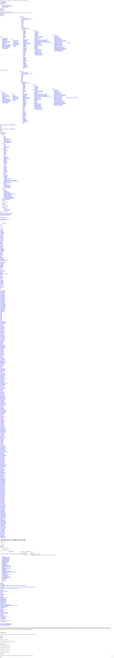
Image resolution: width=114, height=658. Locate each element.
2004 (1, 316)
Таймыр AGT (2, 421)
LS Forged (1, 286)
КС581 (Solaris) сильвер (4, 383)
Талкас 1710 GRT (3, 517)
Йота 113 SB (2, 477)
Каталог (1, 591)
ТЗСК (1, 285)
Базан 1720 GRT (2, 303)
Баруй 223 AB (2, 331)
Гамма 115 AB (2, 353)
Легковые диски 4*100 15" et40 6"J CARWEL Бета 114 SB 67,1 (11, 553)
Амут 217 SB (2, 328)
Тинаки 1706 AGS (3, 523)
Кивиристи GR (2, 381)
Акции (1, 595)
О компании (2, 607)
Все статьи (2, 590)
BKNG (1, 242)
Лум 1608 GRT (2, 499)
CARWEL (1, 245)
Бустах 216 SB (2, 339)
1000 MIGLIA (2, 232)
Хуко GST (1, 443)
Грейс (1, 355)
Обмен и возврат (2, 601)
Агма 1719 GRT (2, 291)
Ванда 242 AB (2, 459)
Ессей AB (1, 360)
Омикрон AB (2, 403)
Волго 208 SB (2, 458)
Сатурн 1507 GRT (3, 522)
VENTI (1, 279)
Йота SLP (1, 366)
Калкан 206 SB (2, 489)
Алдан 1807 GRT (3, 298)
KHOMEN (2, 257)
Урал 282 (1, 436)
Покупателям (2, 598)
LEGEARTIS (2, 259)
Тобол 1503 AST (2, 430)
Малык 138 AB (2, 394)
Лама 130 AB (2, 387)
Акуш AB (1, 324)
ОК (1, 657)
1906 (1, 314)
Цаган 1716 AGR (3, 446)
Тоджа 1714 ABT (3, 431)
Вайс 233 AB (2, 340)
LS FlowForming (2, 262)
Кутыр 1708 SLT (2, 385)
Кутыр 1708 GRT (3, 479)
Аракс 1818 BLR (2, 305)
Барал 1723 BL (2, 308)
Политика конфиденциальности (5, 604)
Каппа (1, 371)
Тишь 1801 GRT (2, 429)
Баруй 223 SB (2, 332)
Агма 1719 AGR (2, 311)
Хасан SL (1, 441)
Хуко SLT (1, 444)
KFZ (1, 256)
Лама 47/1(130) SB (3, 388)
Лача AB (1, 389)
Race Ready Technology (3, 273)
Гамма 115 (1, 352)
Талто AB (1, 422)
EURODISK (2, 249)
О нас (1, 608)
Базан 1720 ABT (2, 302)
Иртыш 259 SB (2, 472)
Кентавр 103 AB (2, 374)
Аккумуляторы (6, 150)
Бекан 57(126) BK (3, 455)
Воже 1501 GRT (2, 456)
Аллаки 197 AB (2, 296)
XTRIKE (1, 282)
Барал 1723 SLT (2, 309)
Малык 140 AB (2, 396)
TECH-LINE (2, 277)
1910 (1, 315)
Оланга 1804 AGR (3, 506)
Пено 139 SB (2, 519)
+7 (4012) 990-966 (3, 2)
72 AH (22, 24)
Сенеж (1, 415)
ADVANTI (2, 234)
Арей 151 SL (2, 330)
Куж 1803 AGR (2, 484)
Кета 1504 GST (2, 378)
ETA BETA (2, 248)
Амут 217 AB (2, 301)
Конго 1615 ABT (2, 492)
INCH (1, 254)
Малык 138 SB (2, 395)
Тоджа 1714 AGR (3, 432)
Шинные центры (3, 609)
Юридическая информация (4, 612)
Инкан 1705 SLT (2, 364)
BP (0, 244)
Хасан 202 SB (2, 536)
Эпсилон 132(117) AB (3, 451)
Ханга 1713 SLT (2, 528)
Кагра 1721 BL (2, 468)
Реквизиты (2, 611)
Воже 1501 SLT (2, 347)
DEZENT (1, 246)
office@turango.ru (3, 217)
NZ (0, 269)
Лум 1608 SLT (2, 393)
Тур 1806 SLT (2, 530)
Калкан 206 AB (2, 469)
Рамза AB (1, 407)
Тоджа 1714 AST (2, 527)
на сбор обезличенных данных (16, 655)
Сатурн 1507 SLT (3, 412)
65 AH (22, 77)
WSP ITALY (2, 281)
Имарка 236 (2, 362)
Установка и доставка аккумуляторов (26, 73)
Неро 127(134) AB (3, 514)
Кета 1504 (1, 377)
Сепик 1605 (2, 416)
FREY (1, 230)
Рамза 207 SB (2, 406)
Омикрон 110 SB (2, 402)
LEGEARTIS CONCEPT (4, 260)
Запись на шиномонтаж (4, 597)
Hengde (1, 251)
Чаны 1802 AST (2, 448)
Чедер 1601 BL (2, 513)
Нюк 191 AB (2, 399)
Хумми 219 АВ (2, 510)
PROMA (1, 272)
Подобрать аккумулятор (25, 18)
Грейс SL (1, 471)
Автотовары (6, 175)
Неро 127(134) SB (3, 398)
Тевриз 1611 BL (2, 520)
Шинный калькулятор (3, 615)
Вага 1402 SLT (2, 310)
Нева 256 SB (2, 502)
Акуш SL (1, 326)
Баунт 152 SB (2, 335)
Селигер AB (2, 413)
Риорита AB (2, 408)
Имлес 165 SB (2, 363)
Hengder (1, 252)
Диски (1, 593)
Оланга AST (2, 400)
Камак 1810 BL (2, 369)
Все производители (24, 27)
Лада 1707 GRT (2, 386)
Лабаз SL (1, 474)
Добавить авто (2, 13)
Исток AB (1, 467)
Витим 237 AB (2, 345)
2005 (1, 317)
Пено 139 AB (2, 518)
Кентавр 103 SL (2, 376)
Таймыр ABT (2, 419)
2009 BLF (1, 294)
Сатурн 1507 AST (3, 411)
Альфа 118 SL (2, 327)
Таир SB (1, 418)
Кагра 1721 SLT (2, 368)
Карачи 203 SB (2, 494)
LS (0, 261)
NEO (1, 267)
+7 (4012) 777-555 (3, 1)
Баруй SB (1, 334)
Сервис (5, 190)
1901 (1, 312)
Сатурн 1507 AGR (3, 410)
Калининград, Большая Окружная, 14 (6, 214)
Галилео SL (2, 351)
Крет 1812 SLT (2, 481)
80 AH (22, 26)
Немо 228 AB (2, 503)
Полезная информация (3, 613)
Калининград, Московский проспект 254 (6, 213)
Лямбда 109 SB (2, 509)
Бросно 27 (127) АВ (3, 454)
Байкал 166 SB (2, 300)
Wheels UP (2, 280)
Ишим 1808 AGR (3, 475)
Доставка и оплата (3, 600)
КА (0, 287)
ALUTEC (1, 236)
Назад (5, 136)
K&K (1, 255)
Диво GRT (2, 356)
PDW (1, 271)
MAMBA (1, 264)
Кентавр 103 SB (2, 375)
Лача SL (1, 390)
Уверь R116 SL (2, 435)
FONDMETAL (2, 250)
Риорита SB (2, 409)
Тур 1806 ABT (2, 434)
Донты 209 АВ (2, 359)
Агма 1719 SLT (2, 292)
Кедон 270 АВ (2, 473)
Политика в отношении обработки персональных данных (9, 605)
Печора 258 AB (2, 515)
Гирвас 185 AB (2, 470)
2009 (1, 318)
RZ (0, 288)
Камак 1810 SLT (2, 370)
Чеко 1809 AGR (2, 537)
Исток (1, 365)
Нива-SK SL (2, 485)
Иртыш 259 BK (2, 482)
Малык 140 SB (2, 397)
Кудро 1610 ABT (2, 483)
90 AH (22, 81)
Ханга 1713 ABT (2, 437)
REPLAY (1, 274)
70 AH (22, 23)
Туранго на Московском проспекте (7, 5)
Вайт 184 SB (2, 341)
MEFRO (1, 266)
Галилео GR (2, 463)
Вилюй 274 (2, 344)
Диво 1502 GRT (2, 466)
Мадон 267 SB (2, 490)
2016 (1, 320)
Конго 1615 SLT (2, 493)
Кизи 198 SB (2, 382)
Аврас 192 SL (2, 323)
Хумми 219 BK (2, 534)
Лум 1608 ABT (2, 498)
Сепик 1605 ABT (3, 526)
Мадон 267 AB (2, 500)
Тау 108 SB (2, 424)
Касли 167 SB (2, 496)
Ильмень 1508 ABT (3, 361)
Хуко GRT (1, 442)
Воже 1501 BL (2, 462)
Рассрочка (1, 603)
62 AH (22, 22)
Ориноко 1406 (2, 405)
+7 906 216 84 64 (2, 219)
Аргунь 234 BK (2, 307)
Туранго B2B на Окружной (6, 6)
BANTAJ (1, 240)
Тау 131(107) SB (2, 425)
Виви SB (1, 343)
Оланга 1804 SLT (3, 507)
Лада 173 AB (2, 501)
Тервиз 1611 (2, 426)
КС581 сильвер (2, 384)
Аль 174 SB (2, 297)
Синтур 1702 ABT (3, 516)
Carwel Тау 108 (2, 321)
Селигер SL (2, 414)
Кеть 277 (1, 380)
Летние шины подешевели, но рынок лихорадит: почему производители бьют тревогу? (13, 585)
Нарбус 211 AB (2, 495)
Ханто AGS (2, 439)
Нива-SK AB (2, 505)
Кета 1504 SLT (2, 379)
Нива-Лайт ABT (2, 486)
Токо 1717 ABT (2, 525)
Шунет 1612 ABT (3, 521)
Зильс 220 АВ (2, 476)
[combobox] (5, 642)
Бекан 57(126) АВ (3, 336)
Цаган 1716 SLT (2, 532)
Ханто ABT (2, 438)
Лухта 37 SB (2, 508)
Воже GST (2, 348)
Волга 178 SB (2, 460)
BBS (1, 241)
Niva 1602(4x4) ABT (3, 322)
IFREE (1, 253)
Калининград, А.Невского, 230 (5, 625)
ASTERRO (2, 238)
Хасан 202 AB (2, 535)
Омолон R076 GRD (3, 404)
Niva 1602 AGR (2, 293)
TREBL (1, 278)
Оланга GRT (2, 401)
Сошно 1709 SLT (3, 417)
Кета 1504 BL (2, 488)
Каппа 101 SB (2, 373)
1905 (1, 313)
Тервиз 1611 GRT (3, 427)
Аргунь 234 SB (2, 306)
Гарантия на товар (3, 602)
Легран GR (2, 497)
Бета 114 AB (2, 337)
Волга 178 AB (2, 349)
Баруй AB (1, 333)
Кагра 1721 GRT (2, 478)
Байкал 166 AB (2, 299)
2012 (1, 319)
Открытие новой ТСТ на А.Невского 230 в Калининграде (9, 588)
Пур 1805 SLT (2, 511)
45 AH (22, 20)
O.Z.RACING (2, 270)
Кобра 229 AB (2, 491)
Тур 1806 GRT (2, 531)
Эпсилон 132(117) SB (3, 452)
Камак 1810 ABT (3, 480)
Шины (1, 592)
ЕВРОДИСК (2, 283)
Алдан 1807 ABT (3, 295)
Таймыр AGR (2, 420)
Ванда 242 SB (2, 464)
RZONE (1, 276)
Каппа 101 (2, 372)
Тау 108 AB (2, 423)
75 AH (22, 25)
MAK (1, 263)
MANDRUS (2, 265)
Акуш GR (1, 325)
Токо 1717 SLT (2, 433)
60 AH (22, 21)
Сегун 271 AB (2, 504)
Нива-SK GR (2, 487)
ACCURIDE (2, 233)
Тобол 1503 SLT (2, 524)
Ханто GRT (2, 440)
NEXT (1, 268)
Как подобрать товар (3, 599)
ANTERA (1, 237)
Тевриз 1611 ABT (3, 512)
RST (1, 275)
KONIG (1, 258)
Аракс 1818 (2, 329)
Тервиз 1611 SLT (2, 428)
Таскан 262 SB (2, 529)
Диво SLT (1, 357)
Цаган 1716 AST (2, 447)
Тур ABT (1, 533)
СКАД (1, 284)
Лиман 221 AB (2, 392)
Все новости (2, 583)
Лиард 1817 (2, 391)
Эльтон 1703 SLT (3, 450)
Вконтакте (4, 223)
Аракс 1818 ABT (2, 304)
